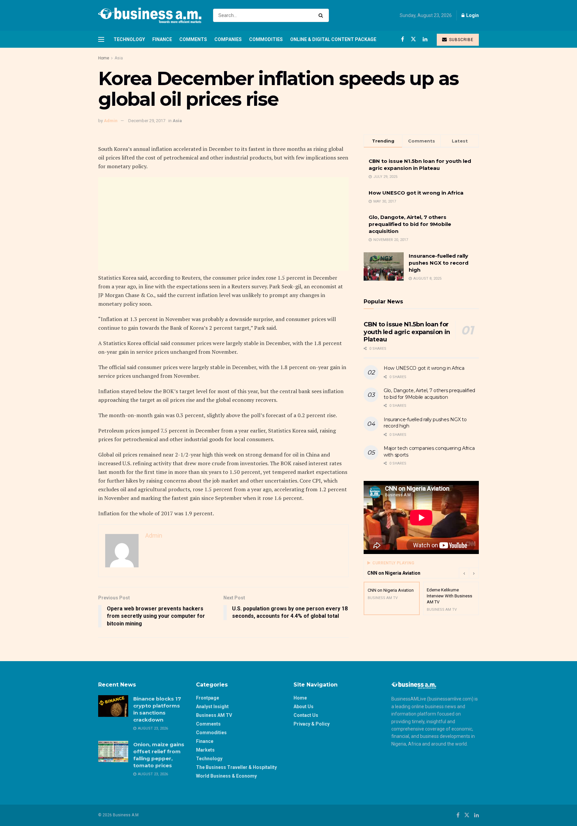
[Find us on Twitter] (413, 39)
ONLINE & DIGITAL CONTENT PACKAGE (333, 39)
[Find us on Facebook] (402, 39)
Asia (119, 58)
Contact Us (306, 715)
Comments (193, 39)
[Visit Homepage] (149, 15)
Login (472, 15)
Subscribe (460, 39)
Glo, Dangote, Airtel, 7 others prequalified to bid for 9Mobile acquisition (410, 224)
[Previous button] (464, 573)
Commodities (266, 39)
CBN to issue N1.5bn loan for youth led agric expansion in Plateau (407, 332)
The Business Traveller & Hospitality (236, 767)
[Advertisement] (223, 224)
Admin (111, 120)
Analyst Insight (212, 706)
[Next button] (474, 573)
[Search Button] (322, 15)
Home (103, 58)
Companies (228, 39)
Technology (129, 39)
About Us (304, 706)
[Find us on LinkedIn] (425, 39)
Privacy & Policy (312, 724)
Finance (162, 39)
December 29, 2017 (146, 120)
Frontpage (207, 698)
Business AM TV (214, 715)
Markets (205, 750)
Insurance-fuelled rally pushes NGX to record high (438, 263)
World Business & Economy (226, 776)
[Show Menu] (101, 39)
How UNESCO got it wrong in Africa (416, 193)
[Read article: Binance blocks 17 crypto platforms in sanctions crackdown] (113, 706)
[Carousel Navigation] (469, 573)
